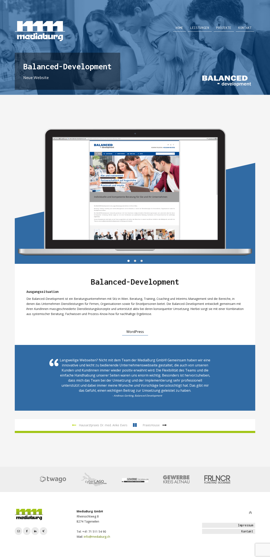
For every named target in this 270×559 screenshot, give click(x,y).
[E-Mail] (18, 531)
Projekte (223, 27)
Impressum (245, 525)
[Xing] (43, 531)
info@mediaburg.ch (97, 537)
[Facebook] (26, 531)
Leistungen (199, 27)
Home (179, 27)
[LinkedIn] (35, 531)
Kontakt (245, 27)
